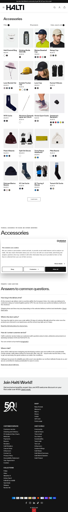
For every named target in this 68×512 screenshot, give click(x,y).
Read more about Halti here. (10, 364)
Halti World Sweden (41, 455)
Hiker (5, 473)
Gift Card (37, 419)
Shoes (36, 414)
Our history (38, 436)
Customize (33, 269)
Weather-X (7, 475)
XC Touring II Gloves (39, 184)
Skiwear (6, 485)
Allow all (55, 269)
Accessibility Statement (11, 458)
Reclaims (6, 443)
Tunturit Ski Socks (56, 183)
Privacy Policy (8, 455)
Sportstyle (7, 483)
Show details (58, 263)
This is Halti (38, 434)
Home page (38, 421)
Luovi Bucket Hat (10, 83)
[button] (3, 7)
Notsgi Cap (54, 50)
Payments (7, 439)
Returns (6, 441)
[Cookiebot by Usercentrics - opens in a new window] (58, 241)
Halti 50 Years (38, 432)
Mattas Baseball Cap (40, 51)
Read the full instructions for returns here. (14, 326)
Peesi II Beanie (9, 151)
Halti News (38, 451)
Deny (12, 269)
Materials (7, 436)
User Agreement (9, 460)
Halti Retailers (8, 446)
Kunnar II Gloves (56, 83)
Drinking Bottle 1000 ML (24, 51)
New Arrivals (38, 407)
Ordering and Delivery (11, 432)
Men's (36, 411)
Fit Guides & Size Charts (11, 434)
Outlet (36, 416)
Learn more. (26, 389)
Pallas (5, 471)
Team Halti (37, 441)
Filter (5, 25)
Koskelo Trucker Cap (25, 83)
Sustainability (38, 439)
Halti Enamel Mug (10, 50)
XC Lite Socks (24, 183)
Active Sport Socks (41, 116)
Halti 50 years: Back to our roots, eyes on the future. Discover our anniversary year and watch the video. (34, 1)
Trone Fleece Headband (39, 151)
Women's (37, 409)
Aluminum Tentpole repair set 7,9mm (26, 116)
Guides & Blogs (39, 448)
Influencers (7, 451)
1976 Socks (8, 116)
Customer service (9, 429)
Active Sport (8, 478)
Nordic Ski (7, 487)
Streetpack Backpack (54, 116)
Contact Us (7, 453)
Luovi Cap (38, 83)
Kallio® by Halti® (9, 480)
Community (38, 429)
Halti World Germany (41, 453)
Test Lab (37, 443)
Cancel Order (8, 448)
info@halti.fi (24, 341)
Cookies (6, 463)
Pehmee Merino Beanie (9, 184)
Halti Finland (38, 458)
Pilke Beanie (54, 151)
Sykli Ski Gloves (25, 151)
